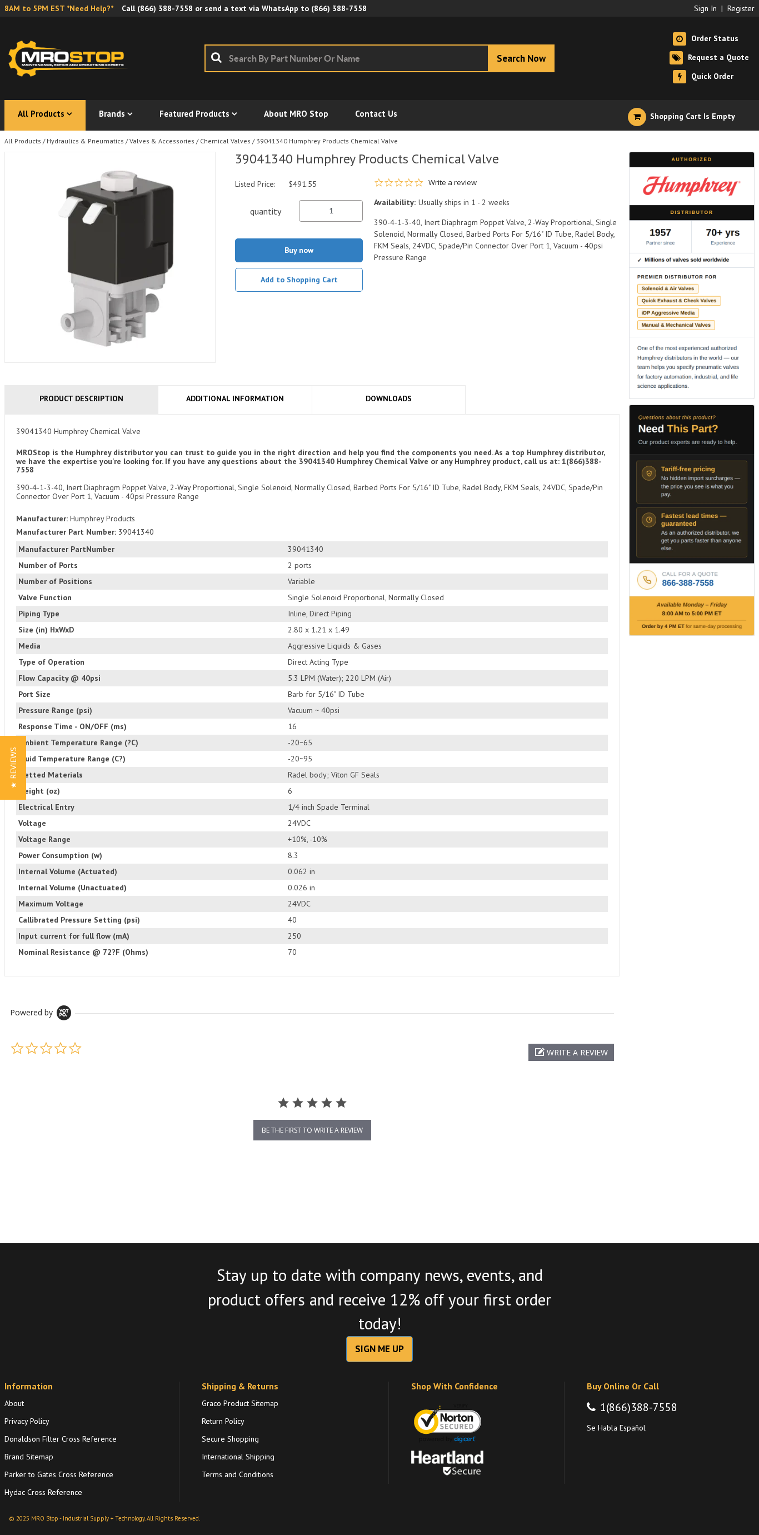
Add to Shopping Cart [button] (299, 280)
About (14, 1403)
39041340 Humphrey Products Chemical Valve (327, 141)
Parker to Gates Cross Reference (58, 1474)
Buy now (298, 250)
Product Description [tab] (81, 398)
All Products (22, 141)
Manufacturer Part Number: (66, 532)
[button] (571, 1052)
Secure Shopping (230, 1439)
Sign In (705, 8)
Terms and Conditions (237, 1474)
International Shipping (238, 1457)
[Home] (71, 58)
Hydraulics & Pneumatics (85, 141)
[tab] (312, 695)
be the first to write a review (312, 1130)
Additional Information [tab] (235, 398)
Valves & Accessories (161, 141)
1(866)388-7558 (638, 1407)
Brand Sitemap (28, 1457)
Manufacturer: (42, 519)
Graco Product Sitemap (240, 1403)
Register (741, 8)
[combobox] (379, 58)
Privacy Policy (26, 1421)
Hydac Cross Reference (43, 1492)
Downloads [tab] (389, 398)
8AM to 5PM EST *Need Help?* (58, 8)
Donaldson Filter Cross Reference (60, 1439)
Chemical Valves (225, 141)
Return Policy (223, 1421)
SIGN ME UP (379, 1349)
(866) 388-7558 (165, 8)
